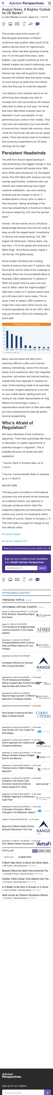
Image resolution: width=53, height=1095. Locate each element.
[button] (3, 23)
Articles (8, 857)
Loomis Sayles (12, 534)
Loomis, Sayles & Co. (30, 17)
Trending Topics (13, 599)
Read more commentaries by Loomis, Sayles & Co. (26, 548)
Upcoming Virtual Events (19, 607)
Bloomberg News (20, 865)
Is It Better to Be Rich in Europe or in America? (27, 887)
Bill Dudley (8, 865)
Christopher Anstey (11, 874)
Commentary (25, 857)
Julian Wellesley (11, 17)
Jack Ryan (8, 898)
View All (29, 600)
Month (41, 851)
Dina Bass (8, 882)
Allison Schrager (10, 890)
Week (35, 851)
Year (48, 851)
